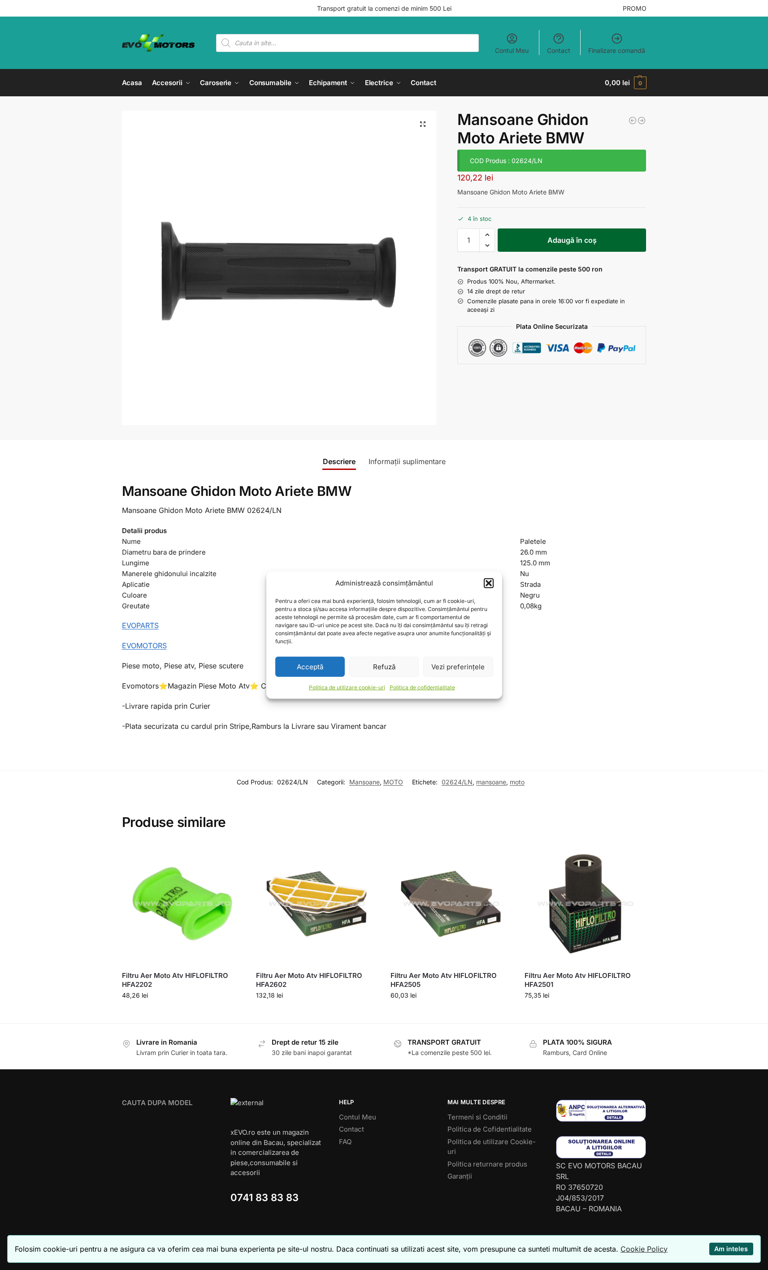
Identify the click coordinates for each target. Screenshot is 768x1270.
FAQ (345, 1141)
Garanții (459, 1176)
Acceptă (310, 666)
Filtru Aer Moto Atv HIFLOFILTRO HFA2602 (309, 980)
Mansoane (364, 782)
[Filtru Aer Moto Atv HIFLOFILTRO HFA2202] (182, 904)
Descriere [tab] (339, 461)
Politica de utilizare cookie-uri (347, 687)
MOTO (393, 782)
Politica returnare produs (487, 1164)
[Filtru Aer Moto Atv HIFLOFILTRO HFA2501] (585, 904)
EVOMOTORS (144, 645)
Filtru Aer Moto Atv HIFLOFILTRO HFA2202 (175, 980)
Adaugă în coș (572, 240)
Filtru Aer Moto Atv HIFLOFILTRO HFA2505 (444, 980)
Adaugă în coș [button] (182, 1014)
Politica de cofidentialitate (422, 687)
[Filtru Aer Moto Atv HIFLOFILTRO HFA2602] (316, 904)
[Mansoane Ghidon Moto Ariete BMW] (632, 120)
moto (517, 782)
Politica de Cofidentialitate (489, 1129)
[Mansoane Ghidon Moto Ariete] (641, 120)
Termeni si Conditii (477, 1117)
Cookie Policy (644, 1248)
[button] (488, 583)
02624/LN (457, 782)
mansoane (491, 782)
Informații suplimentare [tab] (407, 461)
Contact (558, 50)
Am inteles (731, 1249)
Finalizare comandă (616, 50)
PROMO (635, 8)
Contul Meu (512, 50)
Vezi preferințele (458, 666)
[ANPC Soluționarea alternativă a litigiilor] (601, 1111)
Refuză (384, 666)
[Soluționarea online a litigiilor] (601, 1147)
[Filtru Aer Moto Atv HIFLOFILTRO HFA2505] (451, 904)
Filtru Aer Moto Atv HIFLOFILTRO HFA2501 (578, 980)
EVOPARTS (140, 625)
